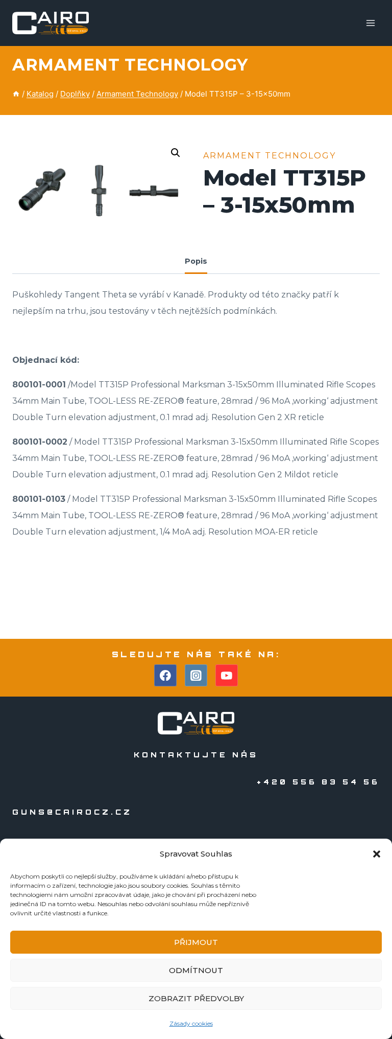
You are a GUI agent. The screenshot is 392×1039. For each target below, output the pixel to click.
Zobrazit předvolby (196, 998)
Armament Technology (130, 65)
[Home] (16, 94)
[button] (377, 854)
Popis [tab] (196, 261)
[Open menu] (370, 23)
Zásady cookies (191, 1023)
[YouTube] (226, 675)
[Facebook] (165, 675)
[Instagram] (196, 675)
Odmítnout (196, 970)
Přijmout (196, 942)
